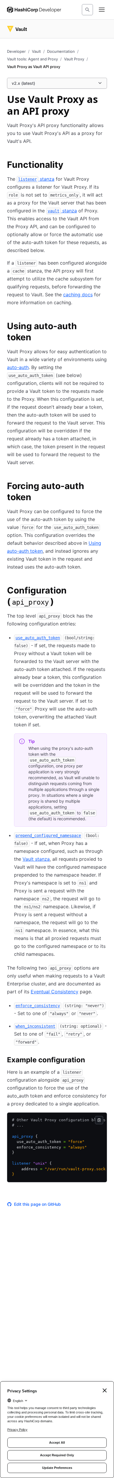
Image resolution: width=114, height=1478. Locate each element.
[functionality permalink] (69, 165)
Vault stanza (36, 859)
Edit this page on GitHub (37, 1204)
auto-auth (18, 367)
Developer (16, 51)
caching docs (78, 294)
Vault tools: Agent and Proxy (32, 59)
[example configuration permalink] (90, 1060)
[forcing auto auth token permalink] (103, 486)
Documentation (61, 51)
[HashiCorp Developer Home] (34, 9)
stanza (36, 179)
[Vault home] (17, 29)
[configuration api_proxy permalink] (103, 591)
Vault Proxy (74, 59)
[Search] (87, 9)
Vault (36, 51)
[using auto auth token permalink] (103, 326)
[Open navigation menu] (101, 9)
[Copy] (99, 1120)
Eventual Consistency (54, 992)
